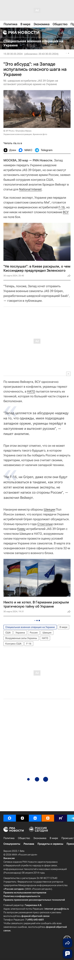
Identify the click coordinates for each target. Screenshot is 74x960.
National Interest (30, 189)
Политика (8, 838)
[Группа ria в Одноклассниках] (48, 818)
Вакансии (9, 858)
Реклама (29, 843)
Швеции (49, 509)
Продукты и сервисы (50, 843)
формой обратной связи (35, 916)
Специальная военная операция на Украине (30, 627)
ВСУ (66, 212)
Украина (20, 632)
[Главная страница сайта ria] (20, 32)
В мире (63, 627)
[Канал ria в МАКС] (9, 818)
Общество (24, 838)
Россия (34, 632)
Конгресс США (13, 643)
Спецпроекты (11, 843)
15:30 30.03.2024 (13, 53)
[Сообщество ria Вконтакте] (35, 818)
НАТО (31, 391)
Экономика (39, 838)
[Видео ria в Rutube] (60, 818)
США (8, 632)
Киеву (21, 529)
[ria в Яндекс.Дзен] (22, 818)
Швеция (47, 632)
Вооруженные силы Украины (21, 638)
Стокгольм (45, 524)
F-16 (62, 207)
